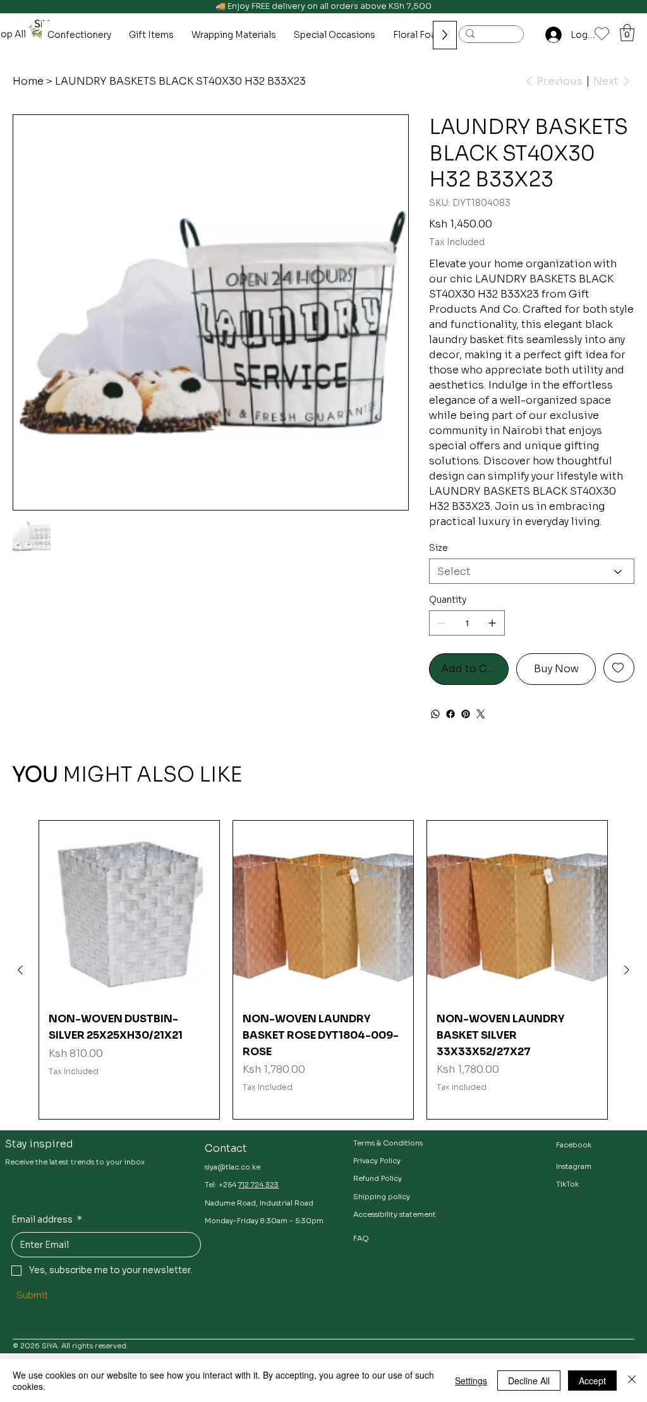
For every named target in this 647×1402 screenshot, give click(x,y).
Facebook (573, 1144)
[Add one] (492, 623)
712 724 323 (258, 1184)
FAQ (361, 1238)
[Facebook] (450, 714)
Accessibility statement (394, 1214)
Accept (592, 1380)
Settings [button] (471, 1380)
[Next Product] (626, 969)
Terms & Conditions (388, 1143)
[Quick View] (129, 911)
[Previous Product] (20, 969)
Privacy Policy (377, 1160)
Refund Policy (377, 1178)
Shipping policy (381, 1196)
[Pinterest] (465, 714)
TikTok (567, 1184)
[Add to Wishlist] (618, 667)
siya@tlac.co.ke (232, 1167)
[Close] (631, 1380)
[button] (627, 32)
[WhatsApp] (435, 714)
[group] (323, 969)
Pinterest (572, 1212)
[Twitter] (481, 714)
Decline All (529, 1380)
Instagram (573, 1166)
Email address (46, 1219)
